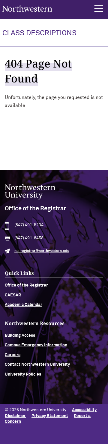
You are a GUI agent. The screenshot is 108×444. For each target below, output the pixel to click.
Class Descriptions (39, 33)
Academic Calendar (23, 305)
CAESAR (13, 295)
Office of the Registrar (26, 285)
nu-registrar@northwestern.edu (41, 251)
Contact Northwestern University (37, 364)
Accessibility (84, 410)
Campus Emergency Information (36, 345)
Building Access (20, 335)
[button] (98, 9)
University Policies (23, 374)
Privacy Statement (50, 416)
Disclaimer (15, 416)
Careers (12, 355)
